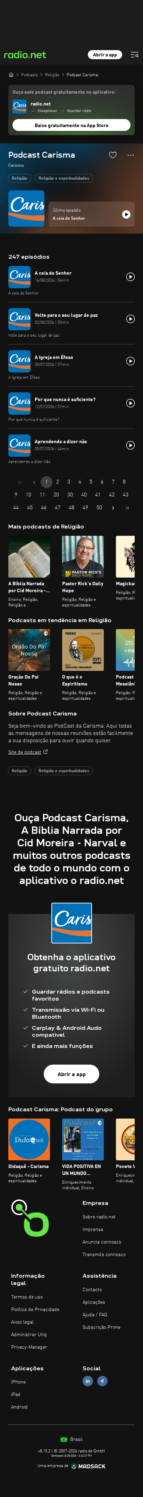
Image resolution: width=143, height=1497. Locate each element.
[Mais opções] (131, 155)
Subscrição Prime (101, 1327)
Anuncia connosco (102, 1242)
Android (19, 1407)
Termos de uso (27, 1297)
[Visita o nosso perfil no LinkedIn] (88, 1381)
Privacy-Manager (29, 1347)
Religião (19, 179)
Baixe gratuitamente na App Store (72, 125)
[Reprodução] (126, 214)
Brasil (76, 1439)
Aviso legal (22, 1322)
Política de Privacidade (35, 1309)
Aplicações (94, 1302)
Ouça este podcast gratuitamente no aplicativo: (64, 92)
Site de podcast (24, 752)
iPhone (18, 1382)
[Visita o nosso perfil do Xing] (102, 1381)
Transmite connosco (104, 1254)
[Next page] (113, 508)
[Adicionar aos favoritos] (112, 154)
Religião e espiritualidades (64, 179)
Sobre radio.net (99, 1217)
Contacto (92, 1289)
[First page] (20, 482)
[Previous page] (34, 482)
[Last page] (127, 508)
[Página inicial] (11, 74)
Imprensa (93, 1229)
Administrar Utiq (29, 1334)
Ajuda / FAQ (95, 1314)
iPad (15, 1394)
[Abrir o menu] (135, 54)
